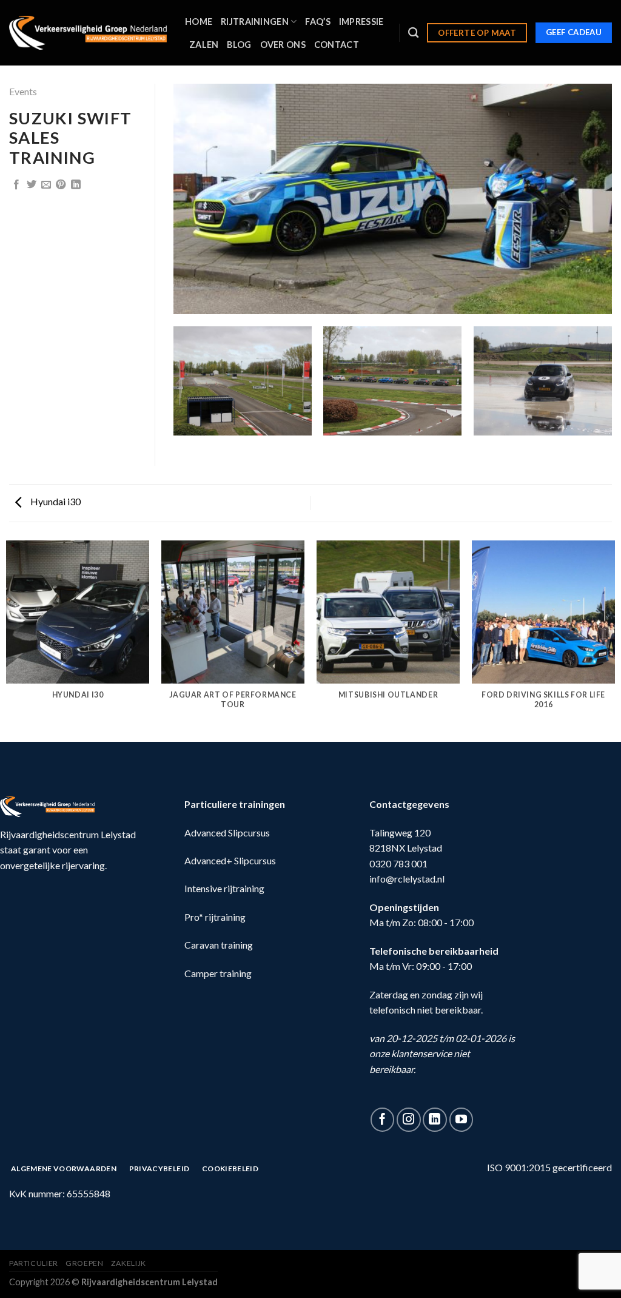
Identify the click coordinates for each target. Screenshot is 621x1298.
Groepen (84, 1263)
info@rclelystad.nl (407, 878)
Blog (239, 44)
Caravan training (218, 944)
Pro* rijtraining (215, 917)
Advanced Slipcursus (227, 832)
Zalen (203, 44)
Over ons (283, 44)
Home (198, 21)
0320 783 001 (398, 863)
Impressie (361, 21)
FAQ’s (317, 21)
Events (23, 91)
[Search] (413, 33)
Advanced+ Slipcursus (230, 860)
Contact (336, 44)
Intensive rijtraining (224, 888)
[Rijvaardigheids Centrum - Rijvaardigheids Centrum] (88, 32)
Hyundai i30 (55, 501)
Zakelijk (128, 1263)
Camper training (218, 973)
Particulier (33, 1263)
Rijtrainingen (255, 21)
